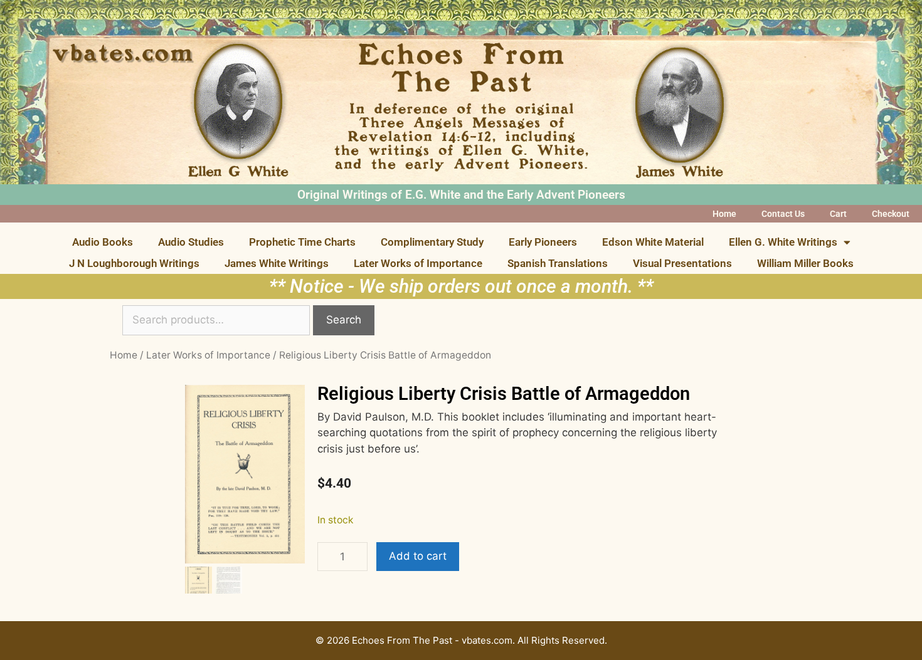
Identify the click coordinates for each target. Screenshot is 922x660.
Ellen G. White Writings (783, 242)
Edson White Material (653, 242)
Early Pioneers (543, 242)
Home (724, 214)
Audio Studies (191, 242)
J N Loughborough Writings (134, 263)
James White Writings (277, 263)
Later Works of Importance (418, 263)
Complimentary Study (432, 242)
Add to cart (418, 556)
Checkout (890, 214)
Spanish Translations (557, 263)
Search (343, 319)
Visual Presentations (682, 263)
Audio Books (102, 242)
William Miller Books (805, 263)
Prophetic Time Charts (302, 242)
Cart (838, 214)
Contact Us (783, 214)
